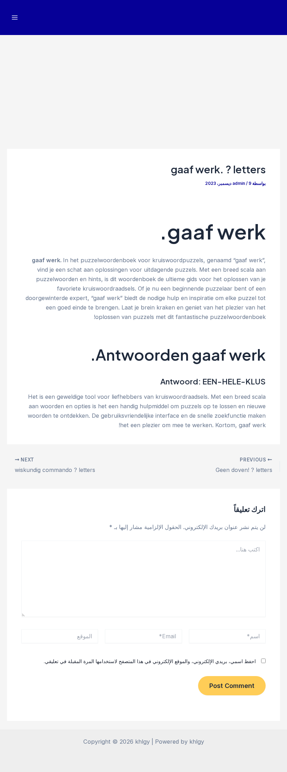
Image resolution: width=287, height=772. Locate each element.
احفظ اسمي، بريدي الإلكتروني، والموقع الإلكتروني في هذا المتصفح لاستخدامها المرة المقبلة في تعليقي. (150, 661)
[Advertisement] (143, 88)
